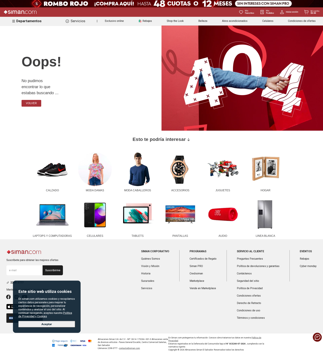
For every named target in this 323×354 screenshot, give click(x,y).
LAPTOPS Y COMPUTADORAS (52, 235)
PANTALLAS (180, 235)
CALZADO (52, 190)
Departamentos (29, 21)
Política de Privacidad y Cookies (45, 314)
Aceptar (46, 324)
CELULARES (95, 235)
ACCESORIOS (180, 190)
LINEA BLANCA (265, 235)
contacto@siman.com (129, 348)
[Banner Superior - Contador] (161, 3)
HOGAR (266, 190)
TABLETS (138, 235)
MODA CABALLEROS (137, 190)
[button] (317, 337)
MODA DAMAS (95, 190)
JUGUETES (223, 190)
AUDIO (223, 235)
